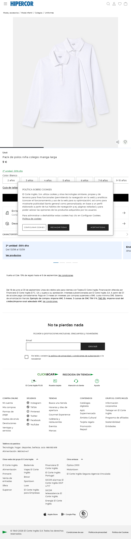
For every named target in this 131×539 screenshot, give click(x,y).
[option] (11, 180)
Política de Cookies (120, 532)
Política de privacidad (98, 532)
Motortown (72, 469)
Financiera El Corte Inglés (52, 467)
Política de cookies (31, 218)
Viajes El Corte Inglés (31, 471)
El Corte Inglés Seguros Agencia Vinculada (88, 473)
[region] (65, 209)
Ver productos (13, 255)
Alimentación (9, 469)
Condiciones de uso (74, 532)
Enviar (93, 346)
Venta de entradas (7, 479)
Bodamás (29, 465)
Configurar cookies (34, 227)
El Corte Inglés (10, 465)
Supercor (7, 489)
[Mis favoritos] (119, 3)
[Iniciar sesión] (114, 3)
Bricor (27, 476)
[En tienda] (124, 213)
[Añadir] (125, 142)
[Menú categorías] (5, 3)
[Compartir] (117, 142)
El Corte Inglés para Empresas (32, 491)
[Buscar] (108, 3)
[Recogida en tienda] (78, 374)
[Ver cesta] (125, 3)
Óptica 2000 (73, 465)
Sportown (29, 481)
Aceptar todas (98, 227)
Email (29, 340)
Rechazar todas (58, 227)
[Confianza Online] (84, 514)
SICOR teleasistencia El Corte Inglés (53, 493)
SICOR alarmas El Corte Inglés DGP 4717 (54, 482)
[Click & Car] (48, 374)
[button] (33, 481)
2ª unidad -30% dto (17, 245)
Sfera (5, 485)
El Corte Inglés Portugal (52, 474)
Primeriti (7, 473)
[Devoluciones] (124, 224)
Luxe (26, 485)
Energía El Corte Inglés (53, 502)
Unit (5, 152)
